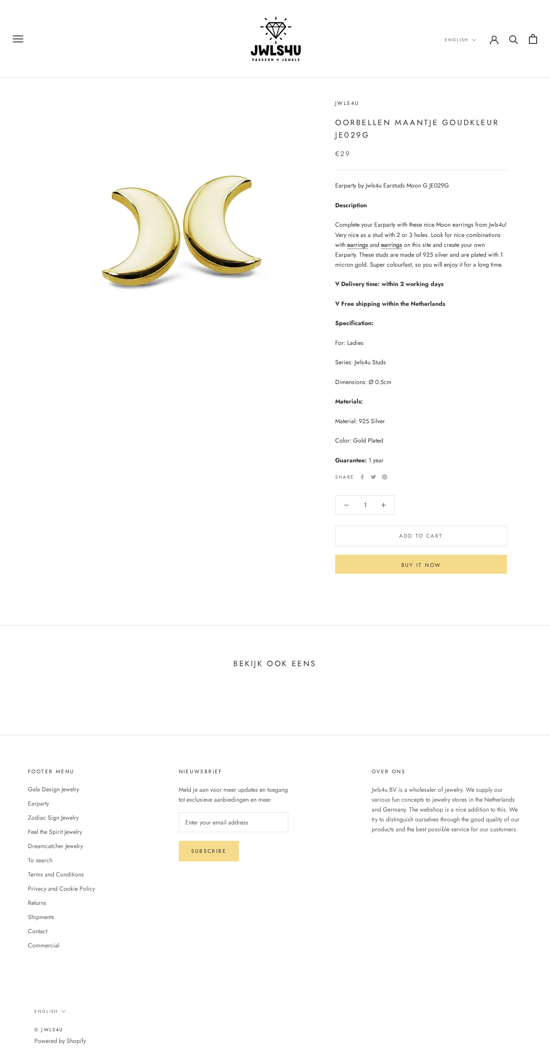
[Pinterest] (384, 477)
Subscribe (209, 851)
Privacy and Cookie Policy (61, 888)
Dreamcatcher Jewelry (55, 846)
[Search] (513, 38)
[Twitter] (373, 477)
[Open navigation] (18, 39)
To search (40, 860)
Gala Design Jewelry (53, 789)
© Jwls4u (49, 1029)
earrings (357, 244)
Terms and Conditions (56, 874)
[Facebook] (362, 477)
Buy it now (421, 565)
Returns (37, 902)
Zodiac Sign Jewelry (53, 817)
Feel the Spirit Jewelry (55, 831)
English (456, 40)
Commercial (43, 945)
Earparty (38, 803)
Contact (37, 931)
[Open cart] (533, 39)
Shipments (41, 917)
